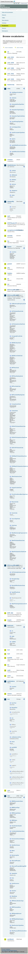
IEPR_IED (10, 613)
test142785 (14, 747)
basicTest (14, 703)
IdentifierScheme (14, 845)
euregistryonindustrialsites (11, 230)
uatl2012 (14, 641)
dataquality (10, 201)
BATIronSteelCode (14, 386)
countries (14, 252)
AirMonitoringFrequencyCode (14, 303)
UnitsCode (14, 525)
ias (8, 278)
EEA (8, 1)
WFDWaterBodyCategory (14, 919)
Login (16, 3)
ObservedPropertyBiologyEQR (14, 866)
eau (12, 718)
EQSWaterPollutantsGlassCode (14, 456)
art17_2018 (10, 79)
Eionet (8, 9)
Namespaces (5, 31)
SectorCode (14, 513)
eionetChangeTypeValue (14, 121)
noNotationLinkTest (14, 737)
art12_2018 (10, 62)
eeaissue (14, 184)
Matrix (13, 850)
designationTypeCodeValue (14, 116)
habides (9, 273)
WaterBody (14, 896)
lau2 (8, 653)
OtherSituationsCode (14, 476)
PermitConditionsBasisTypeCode (14, 494)
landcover (10, 625)
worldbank (10, 939)
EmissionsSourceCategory (14, 838)
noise (9, 675)
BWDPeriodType (14, 807)
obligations (14, 190)
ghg (8, 267)
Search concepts (20, 47)
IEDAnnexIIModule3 (11, 295)
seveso (9, 693)
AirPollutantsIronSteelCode (14, 324)
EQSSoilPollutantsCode (14, 447)
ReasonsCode (14, 501)
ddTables (14, 179)
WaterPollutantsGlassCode (14, 540)
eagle (13, 636)
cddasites (14, 97)
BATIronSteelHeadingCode (14, 394)
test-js (13, 741)
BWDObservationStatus (14, 801)
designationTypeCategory (14, 109)
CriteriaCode (14, 410)
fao (8, 241)
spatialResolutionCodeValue (14, 151)
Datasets (4, 15)
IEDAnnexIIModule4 (11, 565)
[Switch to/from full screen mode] (19, 3)
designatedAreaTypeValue (14, 104)
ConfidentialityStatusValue (14, 831)
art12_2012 (10, 57)
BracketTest (14, 707)
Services (4, 28)
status (13, 195)
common (10, 159)
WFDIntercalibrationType (14, 900)
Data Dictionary (13, 9)
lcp (8, 664)
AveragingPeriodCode (14, 336)
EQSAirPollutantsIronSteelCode (14, 437)
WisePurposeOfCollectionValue (14, 930)
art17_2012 (10, 73)
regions (13, 138)
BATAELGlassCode (14, 342)
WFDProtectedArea (14, 907)
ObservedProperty (14, 860)
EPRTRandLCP (11, 223)
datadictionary (11, 165)
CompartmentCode (14, 404)
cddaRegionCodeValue (14, 92)
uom (8, 790)
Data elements (5, 20)
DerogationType (14, 578)
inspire (9, 620)
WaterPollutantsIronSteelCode (14, 551)
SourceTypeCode (14, 518)
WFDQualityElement (14, 913)
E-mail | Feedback (6, 949)
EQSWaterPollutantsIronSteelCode (14, 466)
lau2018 (9, 657)
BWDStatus (14, 820)
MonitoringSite (14, 855)
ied (8, 284)
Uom (13, 878)
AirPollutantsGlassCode (14, 311)
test (8, 699)
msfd (8, 670)
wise (8, 796)
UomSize (14, 890)
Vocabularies (5, 25)
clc (12, 630)
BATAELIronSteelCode (14, 355)
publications (11, 681)
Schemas (4, 23)
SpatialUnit (14, 873)
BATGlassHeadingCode (14, 376)
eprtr (8, 216)
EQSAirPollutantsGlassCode (14, 426)
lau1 (8, 650)
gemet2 (9, 264)
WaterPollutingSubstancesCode (14, 603)
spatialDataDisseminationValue (14, 145)
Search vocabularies (9, 47)
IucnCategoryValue (14, 127)
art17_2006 (10, 68)
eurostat (9, 235)
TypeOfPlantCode (14, 592)
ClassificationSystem (14, 825)
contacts (14, 170)
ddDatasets (14, 175)
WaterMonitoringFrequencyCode (14, 533)
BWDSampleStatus (14, 813)
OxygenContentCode (14, 487)
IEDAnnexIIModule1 (11, 289)
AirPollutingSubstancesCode (14, 572)
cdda (8, 88)
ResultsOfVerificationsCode (14, 585)
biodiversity (10, 84)
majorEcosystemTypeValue (14, 132)
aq (8, 51)
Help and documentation (7, 12)
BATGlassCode (14, 367)
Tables (3, 17)
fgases (9, 246)
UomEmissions (14, 883)
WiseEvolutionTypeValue (14, 925)
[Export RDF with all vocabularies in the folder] (24, 89)
